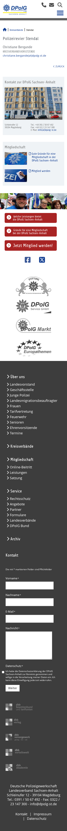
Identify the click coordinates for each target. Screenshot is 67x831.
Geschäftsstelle (22, 390)
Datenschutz (14, 666)
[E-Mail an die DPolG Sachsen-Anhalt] (50, 6)
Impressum (43, 814)
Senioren (17, 422)
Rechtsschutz (20, 499)
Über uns (17, 377)
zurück (59, 66)
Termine (16, 433)
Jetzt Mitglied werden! (33, 245)
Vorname (12, 578)
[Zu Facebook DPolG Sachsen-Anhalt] (26, 259)
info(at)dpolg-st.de (47, 130)
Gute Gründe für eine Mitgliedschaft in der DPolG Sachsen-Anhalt (44, 157)
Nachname (13, 595)
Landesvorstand (22, 384)
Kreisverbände (16, 30)
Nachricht (13, 628)
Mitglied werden (40, 171)
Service (16, 491)
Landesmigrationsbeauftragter (33, 401)
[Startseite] (5, 30)
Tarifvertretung (21, 411)
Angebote (17, 504)
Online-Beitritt (21, 467)
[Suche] (58, 6)
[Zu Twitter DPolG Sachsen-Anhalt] (40, 259)
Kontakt (21, 814)
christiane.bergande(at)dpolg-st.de (24, 55)
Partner (15, 510)
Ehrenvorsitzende (23, 428)
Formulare (18, 515)
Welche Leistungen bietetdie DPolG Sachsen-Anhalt (27, 218)
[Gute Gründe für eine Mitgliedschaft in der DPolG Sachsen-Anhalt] (16, 158)
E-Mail (10, 611)
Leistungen (18, 473)
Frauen (15, 406)
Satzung (16, 478)
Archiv (15, 539)
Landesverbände (23, 520)
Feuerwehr (18, 417)
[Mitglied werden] (16, 175)
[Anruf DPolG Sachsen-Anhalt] (42, 6)
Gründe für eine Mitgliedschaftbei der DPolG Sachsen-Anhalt (30, 232)
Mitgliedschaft (21, 460)
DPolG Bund (19, 526)
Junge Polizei (20, 395)
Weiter (12, 688)
